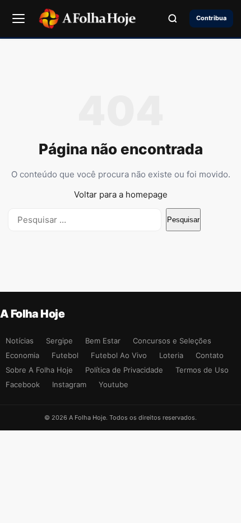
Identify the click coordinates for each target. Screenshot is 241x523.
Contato (210, 355)
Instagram (69, 384)
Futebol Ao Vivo (119, 355)
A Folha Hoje (32, 313)
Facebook (23, 384)
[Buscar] (173, 18)
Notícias (20, 340)
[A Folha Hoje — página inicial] (87, 18)
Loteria (171, 355)
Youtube (113, 384)
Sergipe (59, 340)
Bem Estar (103, 340)
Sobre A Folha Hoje (39, 369)
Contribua (211, 18)
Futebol (65, 355)
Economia (22, 355)
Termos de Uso (202, 369)
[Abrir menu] (18, 18)
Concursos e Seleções (172, 340)
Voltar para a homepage (121, 194)
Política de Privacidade (124, 369)
